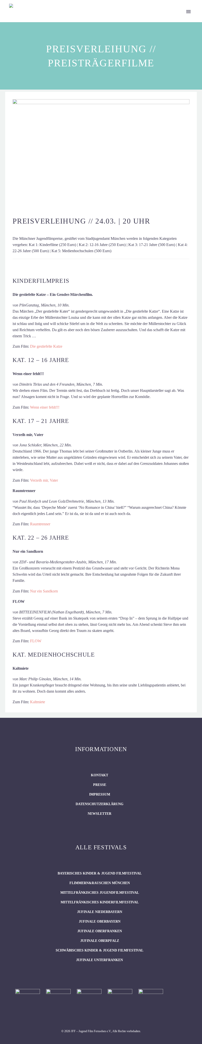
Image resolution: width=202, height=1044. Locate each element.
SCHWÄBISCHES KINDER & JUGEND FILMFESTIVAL (99, 950)
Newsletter (99, 814)
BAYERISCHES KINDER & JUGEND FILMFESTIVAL (100, 873)
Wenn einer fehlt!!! (44, 407)
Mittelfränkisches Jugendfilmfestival (99, 892)
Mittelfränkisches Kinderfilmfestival (100, 902)
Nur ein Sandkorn (44, 591)
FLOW (35, 641)
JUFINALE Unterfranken (99, 960)
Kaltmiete (37, 702)
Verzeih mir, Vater (44, 480)
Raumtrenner (40, 524)
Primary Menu (188, 11)
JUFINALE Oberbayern (99, 921)
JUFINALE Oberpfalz (99, 941)
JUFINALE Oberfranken (99, 931)
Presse (99, 785)
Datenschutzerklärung (99, 804)
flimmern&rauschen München (99, 883)
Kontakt (99, 775)
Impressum (99, 794)
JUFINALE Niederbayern (99, 912)
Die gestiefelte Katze (46, 346)
